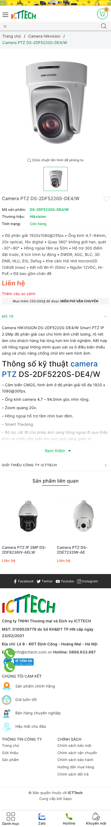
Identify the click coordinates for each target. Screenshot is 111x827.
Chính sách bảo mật (74, 746)
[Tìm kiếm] (103, 26)
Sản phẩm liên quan (55, 481)
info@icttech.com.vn (33, 652)
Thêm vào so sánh (19, 294)
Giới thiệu (10, 753)
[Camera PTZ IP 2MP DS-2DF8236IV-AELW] (28, 516)
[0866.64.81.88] (9, 666)
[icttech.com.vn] (23, 14)
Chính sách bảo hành (75, 760)
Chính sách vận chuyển (77, 753)
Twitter (47, 581)
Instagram (89, 581)
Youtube (67, 581)
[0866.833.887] (9, 653)
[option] (55, 102)
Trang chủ (10, 746)
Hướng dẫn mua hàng (75, 767)
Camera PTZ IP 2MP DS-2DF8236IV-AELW (24, 550)
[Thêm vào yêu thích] (106, 198)
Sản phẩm (10, 760)
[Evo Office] (55, 3)
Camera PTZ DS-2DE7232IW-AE (72, 550)
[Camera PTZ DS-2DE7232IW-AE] (83, 516)
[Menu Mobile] (6, 14)
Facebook (25, 581)
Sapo (67, 799)
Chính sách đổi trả (73, 774)
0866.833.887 (82, 652)
